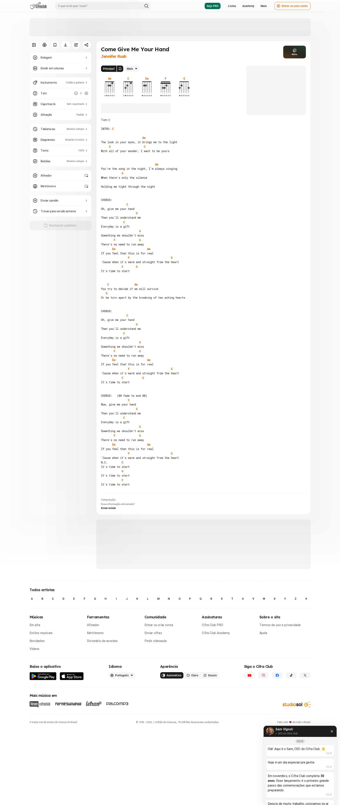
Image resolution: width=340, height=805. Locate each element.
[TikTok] (291, 675)
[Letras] (94, 703)
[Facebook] (277, 675)
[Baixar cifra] (65, 45)
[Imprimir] (44, 45)
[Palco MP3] (117, 703)
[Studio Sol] (296, 704)
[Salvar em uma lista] (55, 45)
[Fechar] (332, 731)
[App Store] (72, 676)
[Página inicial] (38, 6)
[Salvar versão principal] (120, 69)
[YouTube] (249, 675)
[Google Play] (43, 676)
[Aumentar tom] (86, 93)
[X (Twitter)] (305, 675)
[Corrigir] (76, 45)
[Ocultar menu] (34, 45)
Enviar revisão (108, 508)
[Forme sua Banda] (68, 703)
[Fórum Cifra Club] (40, 704)
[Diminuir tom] (76, 93)
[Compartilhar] (86, 45)
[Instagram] (263, 675)
